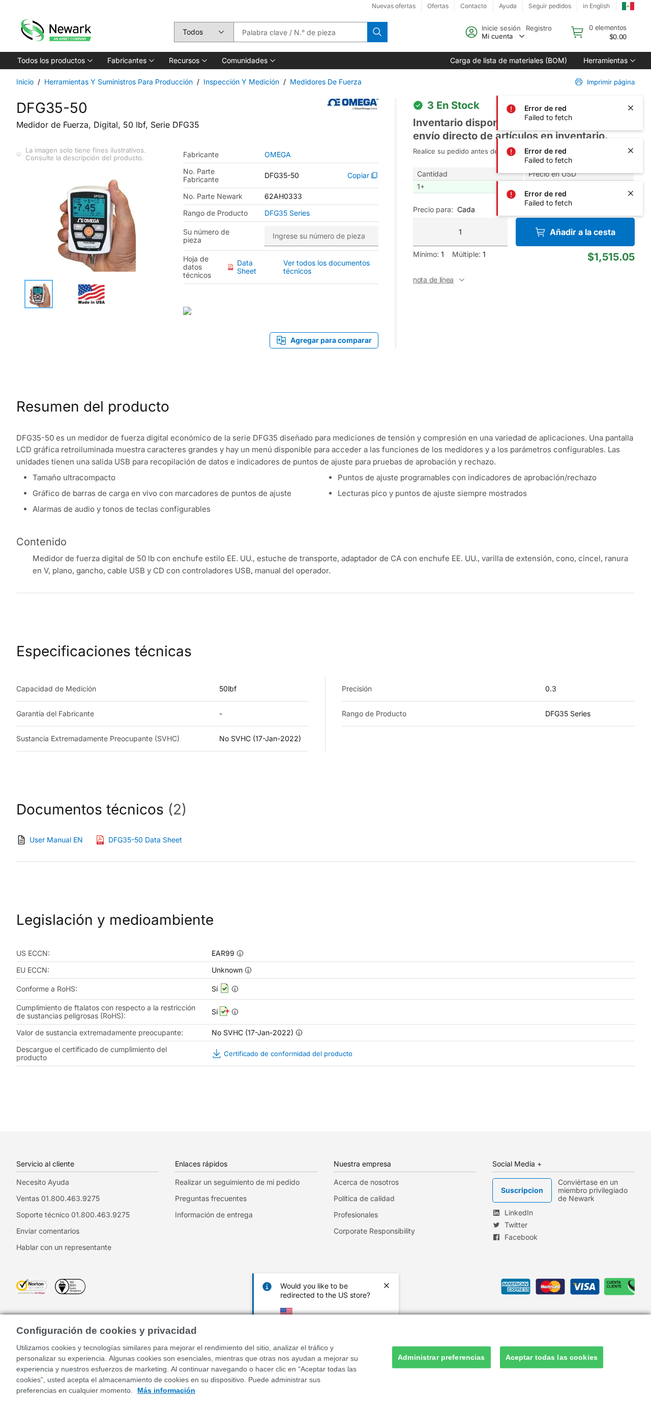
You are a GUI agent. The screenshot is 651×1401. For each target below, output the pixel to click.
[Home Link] (55, 32)
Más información (166, 1390)
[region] (325, 1358)
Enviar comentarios (47, 1231)
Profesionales (356, 1214)
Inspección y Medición (241, 81)
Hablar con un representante (63, 1247)
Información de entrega (214, 1214)
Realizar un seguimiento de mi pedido (237, 1182)
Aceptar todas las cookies (552, 1357)
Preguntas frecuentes (211, 1198)
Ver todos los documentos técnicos (326, 266)
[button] (54, 60)
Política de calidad (364, 1198)
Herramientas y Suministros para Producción (118, 81)
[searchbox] (300, 32)
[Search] (377, 32)
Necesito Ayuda (42, 1182)
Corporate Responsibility (374, 1231)
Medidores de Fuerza (326, 81)
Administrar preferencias (441, 1357)
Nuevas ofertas (394, 6)
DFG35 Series (287, 213)
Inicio (25, 81)
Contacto (473, 6)
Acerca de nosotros (366, 1182)
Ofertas (438, 6)
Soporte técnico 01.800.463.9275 (73, 1214)
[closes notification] (630, 22)
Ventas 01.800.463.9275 (58, 1198)
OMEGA (277, 155)
